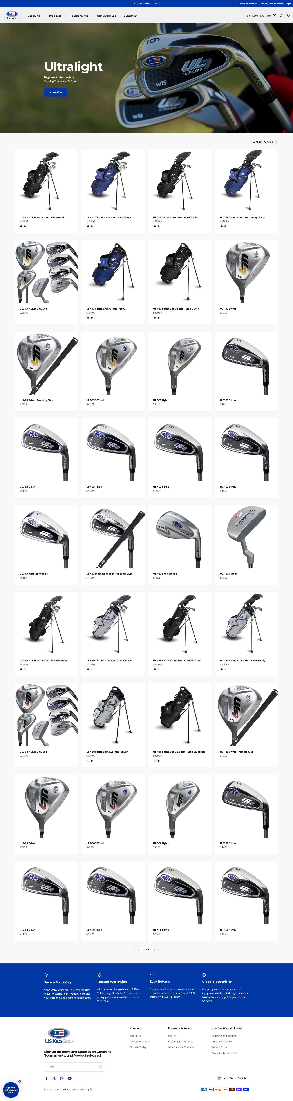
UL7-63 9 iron (228, 486)
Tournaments (79, 15)
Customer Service (222, 1041)
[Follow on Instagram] (62, 1078)
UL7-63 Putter (228, 573)
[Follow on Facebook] (46, 1078)
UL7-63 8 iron (161, 486)
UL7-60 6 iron (27, 930)
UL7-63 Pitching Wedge (34, 573)
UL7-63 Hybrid (161, 400)
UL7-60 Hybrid (161, 843)
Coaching (33, 15)
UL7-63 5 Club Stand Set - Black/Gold (175, 217)
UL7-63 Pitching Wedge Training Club (109, 573)
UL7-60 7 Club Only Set (33, 751)
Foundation (129, 15)
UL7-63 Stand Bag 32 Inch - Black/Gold (176, 308)
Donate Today (138, 1047)
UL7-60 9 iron (228, 930)
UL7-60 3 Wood (95, 843)
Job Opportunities (140, 1041)
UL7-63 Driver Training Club (36, 400)
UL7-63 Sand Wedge (165, 573)
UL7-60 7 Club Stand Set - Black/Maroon (44, 660)
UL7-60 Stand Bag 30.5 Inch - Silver (107, 751)
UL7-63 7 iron (94, 486)
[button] (11, 1090)
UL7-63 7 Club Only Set (33, 308)
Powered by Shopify (82, 1089)
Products (55, 15)
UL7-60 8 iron (161, 930)
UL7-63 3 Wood (95, 400)
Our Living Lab (106, 15)
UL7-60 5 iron (228, 843)
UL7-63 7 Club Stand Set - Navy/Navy (108, 217)
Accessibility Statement (225, 1053)
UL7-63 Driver (228, 308)
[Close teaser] (19, 1081)
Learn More (56, 92)
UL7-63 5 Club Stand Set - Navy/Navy (242, 217)
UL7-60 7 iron (94, 930)
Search (172, 1035)
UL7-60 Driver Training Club (237, 751)
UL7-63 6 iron (27, 486)
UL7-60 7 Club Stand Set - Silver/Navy (109, 660)
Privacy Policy (219, 1047)
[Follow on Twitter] (54, 1078)
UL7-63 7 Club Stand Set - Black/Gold (42, 217)
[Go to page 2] (154, 950)
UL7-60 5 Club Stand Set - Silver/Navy (242, 660)
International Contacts (181, 1047)
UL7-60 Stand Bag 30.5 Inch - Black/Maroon (179, 751)
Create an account (248, 3)
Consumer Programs (180, 1041)
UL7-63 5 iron (228, 400)
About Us (135, 1035)
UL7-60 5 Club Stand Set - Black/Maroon (177, 660)
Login (288, 3)
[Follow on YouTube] (70, 1078)
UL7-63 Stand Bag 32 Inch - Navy (105, 308)
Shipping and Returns (224, 1035)
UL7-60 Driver (28, 843)
